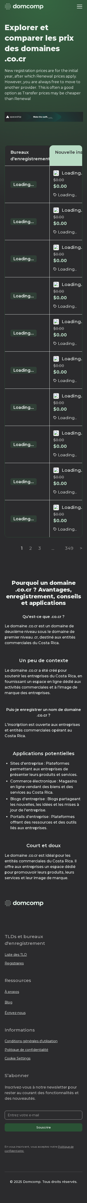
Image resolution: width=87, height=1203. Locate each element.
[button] (79, 6)
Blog (8, 1002)
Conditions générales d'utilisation (31, 1041)
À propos (12, 992)
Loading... (23, 184)
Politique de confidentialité (26, 1050)
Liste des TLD (16, 955)
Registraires (14, 963)
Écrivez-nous (15, 1013)
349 (69, 548)
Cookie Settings (17, 1058)
